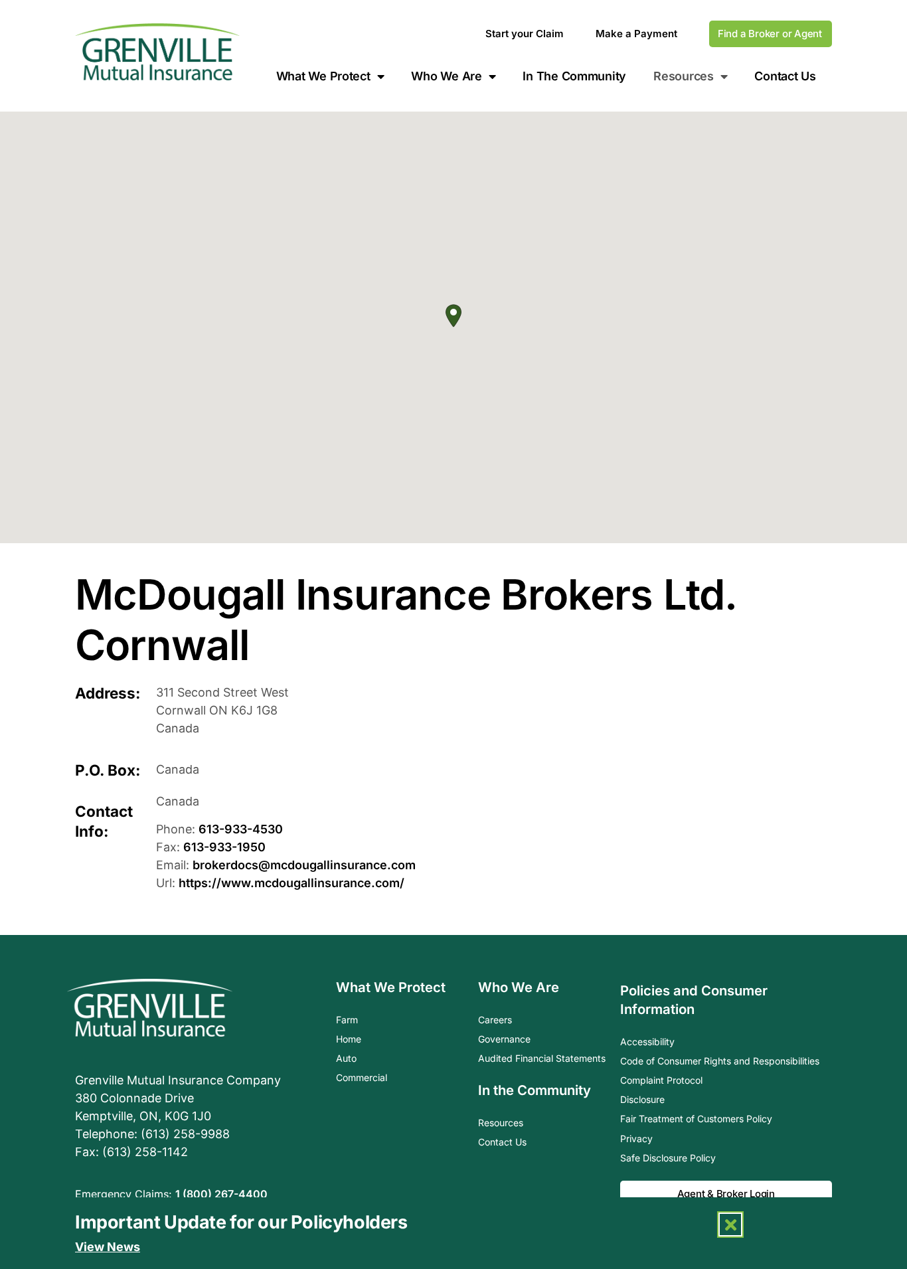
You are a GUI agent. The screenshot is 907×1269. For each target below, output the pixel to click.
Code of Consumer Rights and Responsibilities (719, 1060)
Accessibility (647, 1041)
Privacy (636, 1138)
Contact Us (784, 76)
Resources (500, 1122)
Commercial (361, 1077)
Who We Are (446, 76)
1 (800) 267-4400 (221, 1194)
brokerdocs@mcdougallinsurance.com (304, 865)
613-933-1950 (224, 847)
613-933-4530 (241, 829)
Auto (346, 1058)
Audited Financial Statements (542, 1058)
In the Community (534, 1090)
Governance (504, 1039)
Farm (347, 1019)
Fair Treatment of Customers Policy (696, 1118)
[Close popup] (730, 1224)
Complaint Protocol (661, 1080)
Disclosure (642, 1099)
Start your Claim (524, 33)
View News (107, 1247)
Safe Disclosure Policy (668, 1157)
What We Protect (323, 76)
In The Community (574, 76)
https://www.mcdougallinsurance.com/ (291, 883)
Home (348, 1039)
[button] (453, 315)
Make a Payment (636, 33)
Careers (495, 1019)
